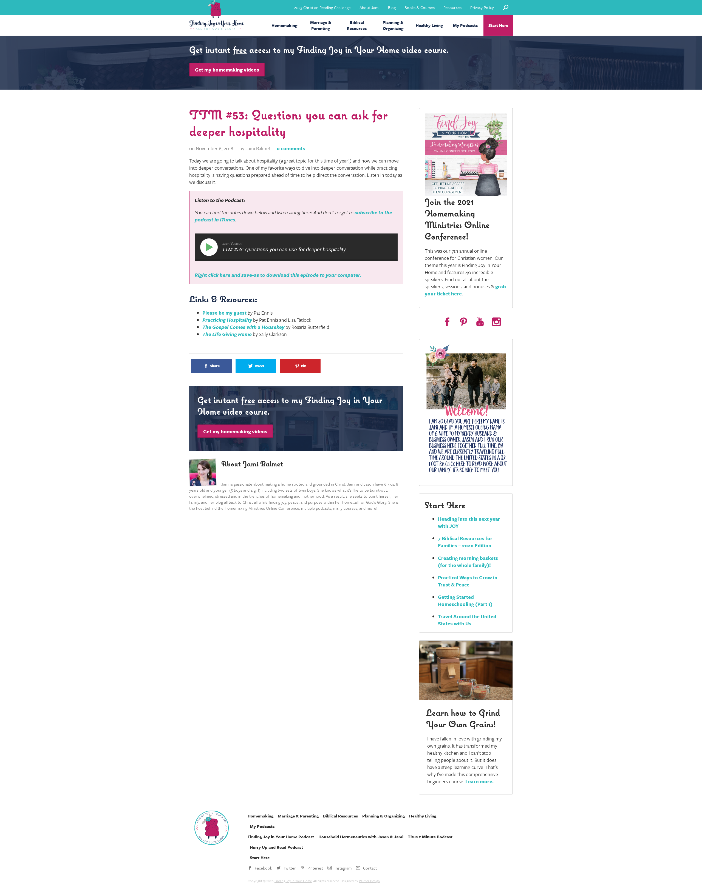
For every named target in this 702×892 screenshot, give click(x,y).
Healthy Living (429, 25)
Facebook (263, 868)
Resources (452, 7)
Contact (370, 868)
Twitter (290, 868)
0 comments (291, 148)
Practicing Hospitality (227, 319)
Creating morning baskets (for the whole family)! (468, 561)
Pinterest (315, 868)
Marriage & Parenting (320, 25)
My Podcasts (465, 25)
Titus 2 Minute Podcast (430, 837)
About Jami (369, 7)
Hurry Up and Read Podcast (276, 847)
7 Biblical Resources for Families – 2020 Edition (465, 542)
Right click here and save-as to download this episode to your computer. (278, 274)
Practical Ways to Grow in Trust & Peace (467, 581)
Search (505, 7)
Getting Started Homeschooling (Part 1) (465, 600)
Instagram (343, 868)
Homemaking (284, 25)
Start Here (498, 25)
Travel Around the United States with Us (467, 620)
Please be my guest (224, 312)
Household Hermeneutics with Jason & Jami (360, 837)
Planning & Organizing (393, 25)
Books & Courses (419, 7)
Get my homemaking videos (227, 69)
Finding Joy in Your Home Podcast (281, 837)
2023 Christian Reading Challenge (322, 7)
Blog (392, 7)
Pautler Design (369, 880)
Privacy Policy (482, 7)
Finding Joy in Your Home (293, 880)
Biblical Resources (357, 25)
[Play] (210, 247)
